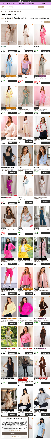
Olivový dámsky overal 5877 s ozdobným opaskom (23, 110)
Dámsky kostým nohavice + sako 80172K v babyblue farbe (7, 78)
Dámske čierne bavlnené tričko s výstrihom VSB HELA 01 (7, 170)
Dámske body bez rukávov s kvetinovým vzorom (23, 230)
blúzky (12, 18)
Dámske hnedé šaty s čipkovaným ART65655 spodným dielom (41, 350)
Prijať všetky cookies (14, 433)
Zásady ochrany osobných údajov (14, 430)
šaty (43, 17)
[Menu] (49, 7)
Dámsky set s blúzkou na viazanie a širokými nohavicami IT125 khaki (41, 78)
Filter (48, 21)
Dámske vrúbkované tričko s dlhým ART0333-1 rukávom (25, 350)
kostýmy (3, 18)
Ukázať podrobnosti (15, 436)
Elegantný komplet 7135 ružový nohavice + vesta (40, 110)
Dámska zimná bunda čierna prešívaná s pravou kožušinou (25, 382)
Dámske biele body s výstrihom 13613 (8, 139)
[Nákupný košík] (46, 7)
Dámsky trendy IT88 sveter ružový (24, 290)
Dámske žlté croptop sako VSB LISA (25, 260)
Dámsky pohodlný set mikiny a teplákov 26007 (24, 200)
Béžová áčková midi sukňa (23, 139)
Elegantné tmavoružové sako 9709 (41, 290)
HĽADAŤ (41, 6)
